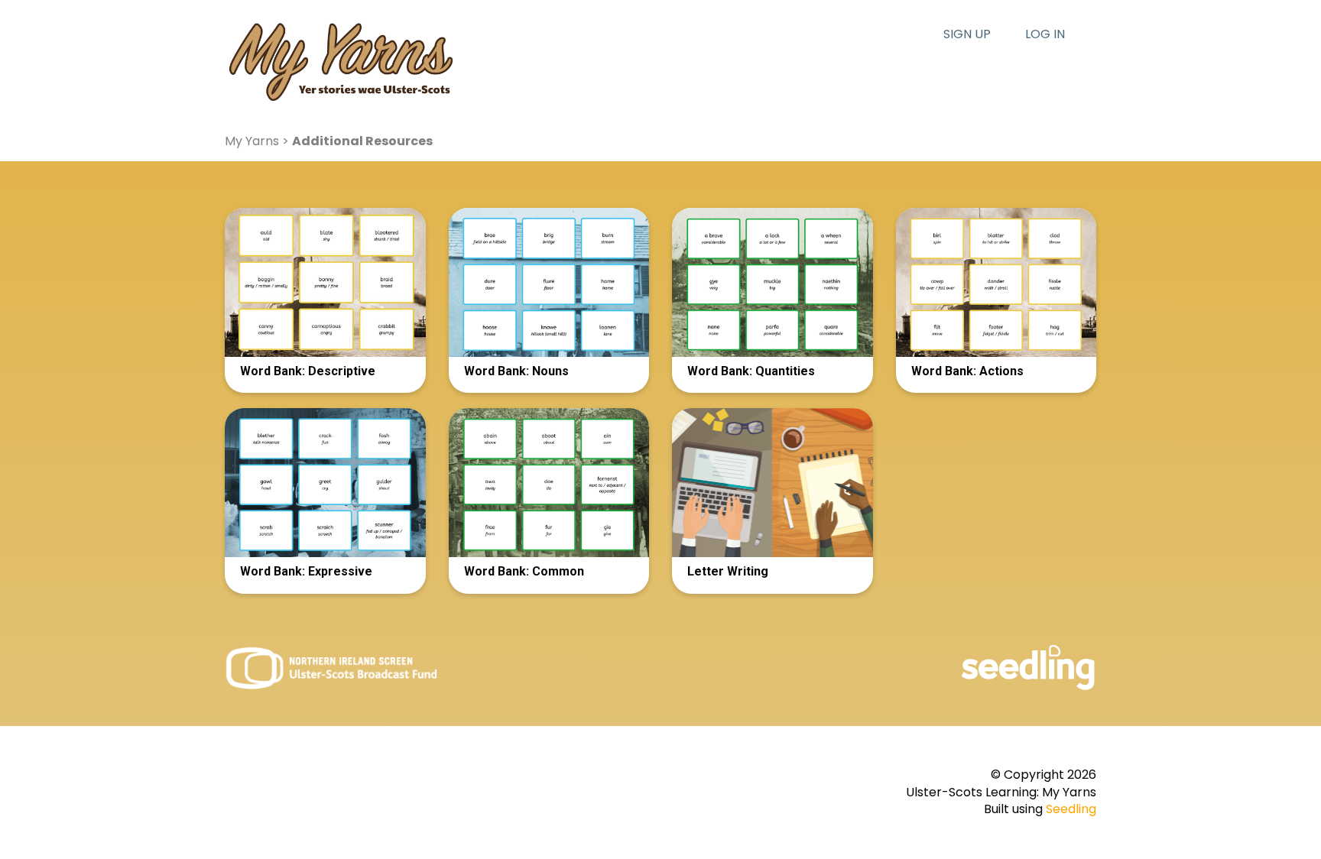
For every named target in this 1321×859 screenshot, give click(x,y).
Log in (1045, 34)
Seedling (1071, 809)
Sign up (967, 34)
